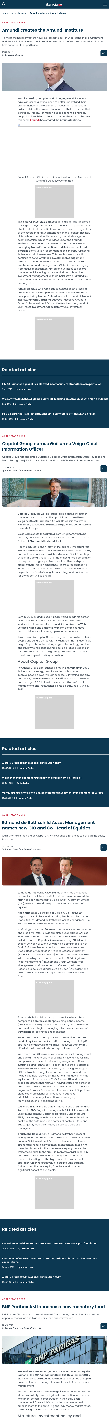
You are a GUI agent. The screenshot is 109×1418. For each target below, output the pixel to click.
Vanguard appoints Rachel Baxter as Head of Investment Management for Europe (52, 792)
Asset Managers (13, 22)
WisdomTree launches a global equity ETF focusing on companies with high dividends (55, 399)
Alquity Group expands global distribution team (31, 762)
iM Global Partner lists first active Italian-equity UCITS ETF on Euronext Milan (49, 414)
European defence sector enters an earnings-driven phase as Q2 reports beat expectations (50, 1260)
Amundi (35, 120)
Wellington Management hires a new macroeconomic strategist (41, 777)
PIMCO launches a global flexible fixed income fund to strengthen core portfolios (51, 384)
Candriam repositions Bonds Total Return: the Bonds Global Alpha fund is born (50, 1243)
